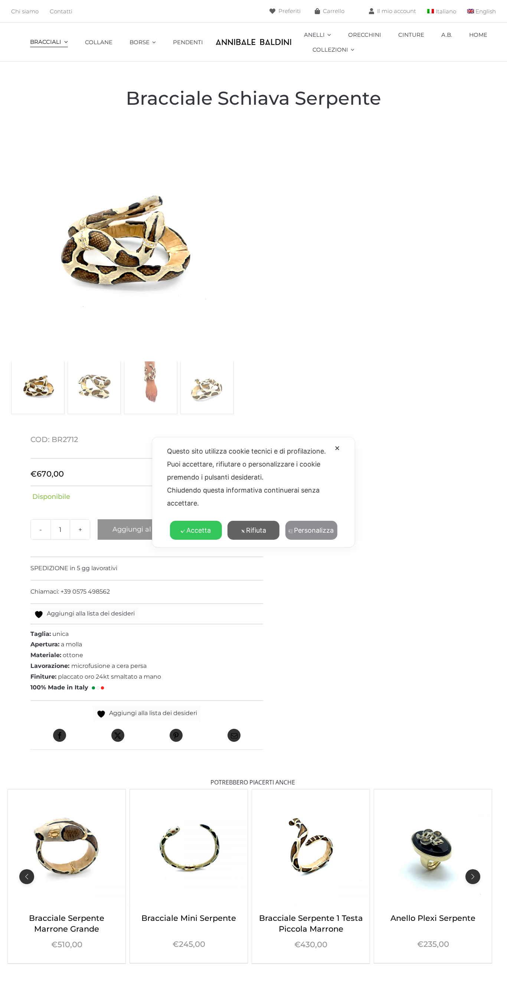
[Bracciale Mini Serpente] (66, 794)
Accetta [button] (198, 530)
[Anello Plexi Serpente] (311, 794)
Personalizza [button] (314, 530)
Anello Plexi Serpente (310, 918)
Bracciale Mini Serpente (66, 918)
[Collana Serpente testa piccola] (433, 794)
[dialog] (253, 492)
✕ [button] (337, 448)
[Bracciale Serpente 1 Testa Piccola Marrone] (189, 794)
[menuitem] (441, 11)
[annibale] (253, 40)
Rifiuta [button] (256, 530)
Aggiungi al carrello (145, 529)
